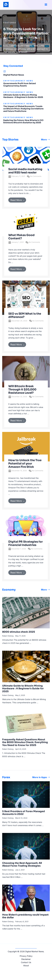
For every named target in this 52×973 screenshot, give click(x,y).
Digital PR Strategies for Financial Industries (25, 543)
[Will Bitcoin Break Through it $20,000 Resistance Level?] (26, 371)
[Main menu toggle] (46, 4)
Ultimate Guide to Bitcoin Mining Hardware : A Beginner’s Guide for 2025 (23, 96)
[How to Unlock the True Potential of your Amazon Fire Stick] (26, 446)
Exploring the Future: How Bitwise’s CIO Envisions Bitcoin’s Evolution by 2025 (23, 121)
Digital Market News (13, 75)
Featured (9, 23)
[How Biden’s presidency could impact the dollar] (26, 897)
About (26, 965)
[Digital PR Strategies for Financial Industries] (26, 527)
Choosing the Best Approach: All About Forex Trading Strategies (22, 864)
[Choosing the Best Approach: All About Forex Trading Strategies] (26, 846)
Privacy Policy (26, 956)
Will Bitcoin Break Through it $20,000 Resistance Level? (22, 389)
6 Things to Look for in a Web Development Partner (26, 31)
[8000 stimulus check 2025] (26, 612)
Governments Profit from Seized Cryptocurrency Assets (19, 84)
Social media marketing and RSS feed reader (25, 170)
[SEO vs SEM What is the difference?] (26, 297)
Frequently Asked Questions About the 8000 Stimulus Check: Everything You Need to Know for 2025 (25, 742)
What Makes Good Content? (21, 236)
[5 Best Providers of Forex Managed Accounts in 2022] (26, 794)
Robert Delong (12, 38)
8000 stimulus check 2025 (18, 631)
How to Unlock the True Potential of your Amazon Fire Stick (24, 464)
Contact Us (26, 962)
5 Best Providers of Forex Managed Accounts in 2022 (23, 813)
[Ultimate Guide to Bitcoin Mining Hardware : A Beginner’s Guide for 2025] (26, 666)
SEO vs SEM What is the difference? (24, 315)
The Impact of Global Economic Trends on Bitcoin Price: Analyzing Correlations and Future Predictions (23, 108)
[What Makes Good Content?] (26, 224)
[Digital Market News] (4, 71)
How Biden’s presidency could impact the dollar (25, 916)
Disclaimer (26, 959)
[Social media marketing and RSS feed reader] (26, 158)
